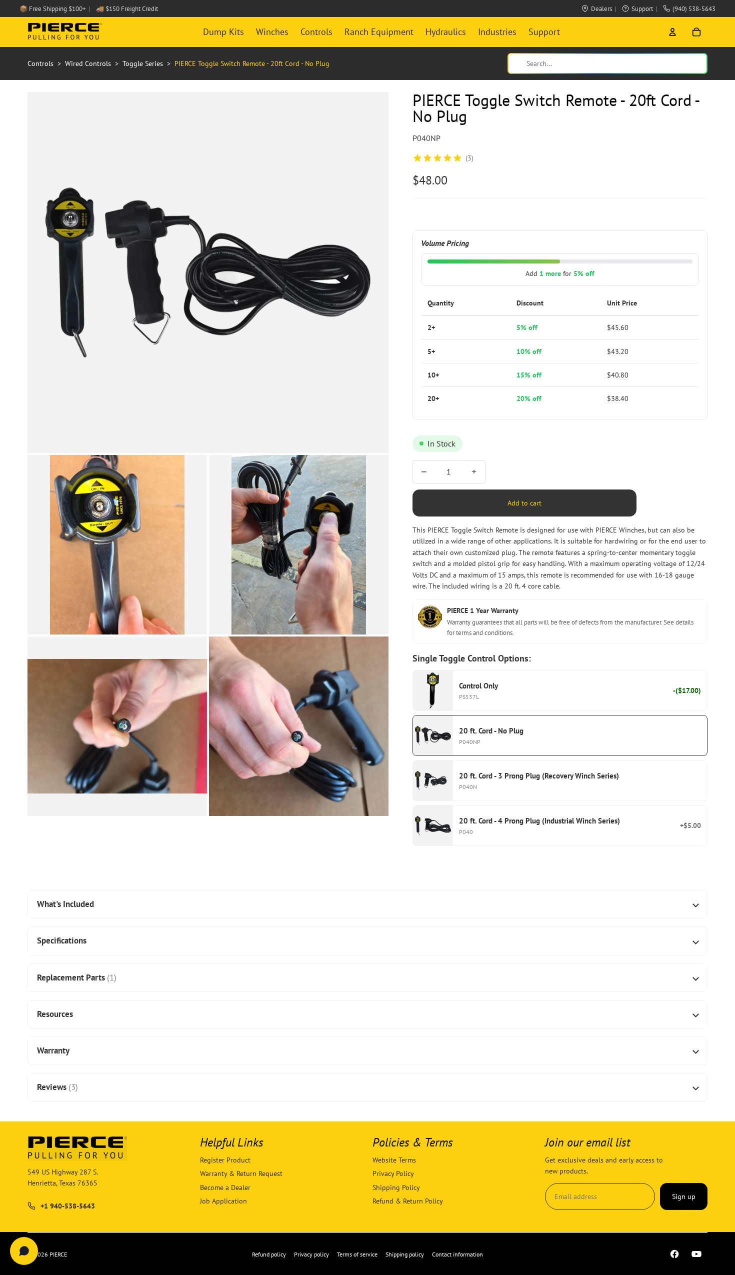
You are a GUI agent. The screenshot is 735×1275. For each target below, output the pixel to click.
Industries (497, 32)
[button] (208, 272)
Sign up (684, 1196)
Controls (316, 32)
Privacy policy (311, 1254)
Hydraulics (446, 32)
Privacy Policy (393, 1174)
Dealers (601, 9)
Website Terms (394, 1160)
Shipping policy (405, 1254)
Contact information (457, 1254)
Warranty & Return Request (241, 1174)
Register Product (225, 1160)
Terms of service (357, 1254)
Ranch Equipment (379, 32)
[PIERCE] (65, 32)
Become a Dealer (225, 1187)
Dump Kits (223, 32)
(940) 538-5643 (694, 9)
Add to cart (525, 503)
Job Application (223, 1201)
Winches (272, 32)
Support (642, 9)
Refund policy (269, 1254)
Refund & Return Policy (407, 1201)
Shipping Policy (396, 1187)
